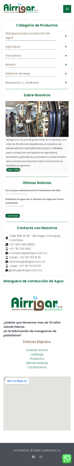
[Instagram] (40, 456)
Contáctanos (37, 367)
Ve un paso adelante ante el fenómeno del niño (33, 190)
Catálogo (37, 354)
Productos (37, 359)
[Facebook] (33, 456)
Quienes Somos (37, 350)
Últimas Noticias (37, 363)
